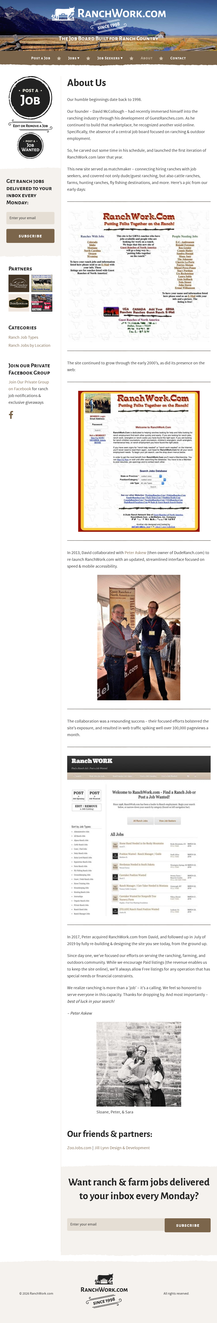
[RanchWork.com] (104, 1290)
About (147, 58)
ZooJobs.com (79, 1148)
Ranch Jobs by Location (29, 345)
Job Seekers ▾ (110, 58)
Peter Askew (135, 553)
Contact (178, 58)
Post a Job (40, 58)
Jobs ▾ (74, 58)
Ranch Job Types (23, 337)
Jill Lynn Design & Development (122, 1148)
